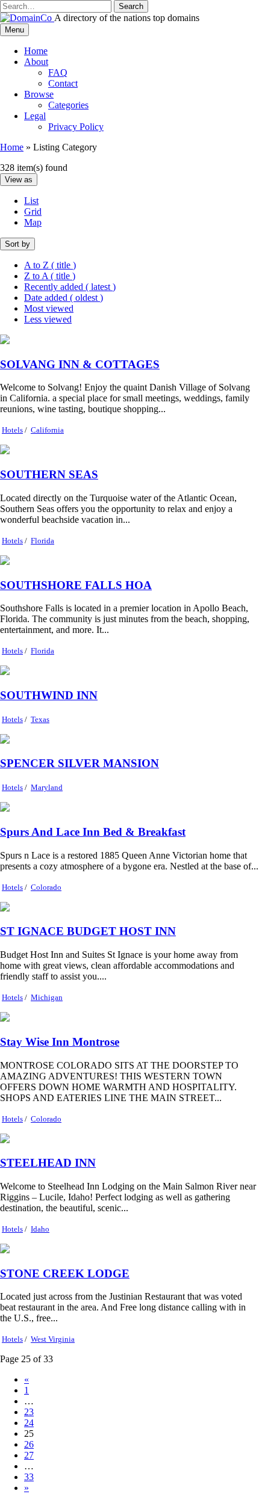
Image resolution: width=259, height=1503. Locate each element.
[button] (131, 6)
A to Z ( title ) (50, 265)
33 (29, 1477)
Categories (68, 105)
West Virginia (53, 1339)
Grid (33, 211)
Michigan (47, 997)
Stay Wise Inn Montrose (59, 1041)
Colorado (46, 887)
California (47, 429)
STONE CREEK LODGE (65, 1273)
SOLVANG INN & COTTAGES (80, 364)
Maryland (47, 787)
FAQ (57, 72)
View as (19, 179)
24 (29, 1423)
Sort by (17, 243)
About (36, 62)
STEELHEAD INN (48, 1162)
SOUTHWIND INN (49, 695)
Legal (35, 116)
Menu (14, 29)
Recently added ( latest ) (70, 287)
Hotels (12, 429)
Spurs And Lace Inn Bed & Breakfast (93, 832)
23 (29, 1412)
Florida (42, 540)
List (31, 201)
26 (29, 1444)
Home (36, 51)
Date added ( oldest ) (63, 297)
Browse (39, 94)
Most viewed (48, 308)
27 (29, 1455)
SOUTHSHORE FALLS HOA (76, 585)
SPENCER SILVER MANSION (79, 763)
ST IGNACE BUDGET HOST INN (88, 931)
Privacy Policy (76, 127)
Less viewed (48, 319)
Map (33, 222)
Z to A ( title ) (49, 276)
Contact (63, 83)
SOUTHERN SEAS (49, 474)
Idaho (40, 1228)
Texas (40, 719)
